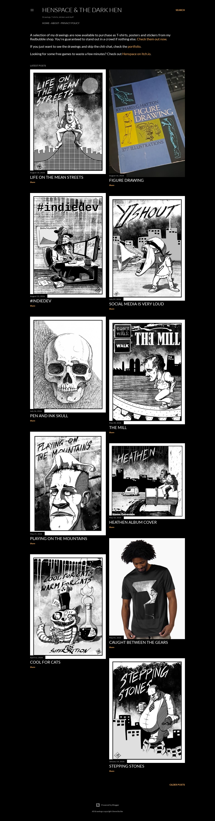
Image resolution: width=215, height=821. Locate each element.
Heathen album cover (133, 522)
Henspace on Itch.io (136, 54)
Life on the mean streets (56, 177)
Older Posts (177, 784)
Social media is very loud (136, 303)
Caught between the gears (138, 642)
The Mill (118, 427)
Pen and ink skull (49, 415)
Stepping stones (126, 766)
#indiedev (40, 300)
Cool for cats (45, 662)
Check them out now (151, 39)
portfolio (134, 46)
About (55, 23)
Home (45, 23)
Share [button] (32, 182)
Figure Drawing (126, 180)
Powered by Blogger (110, 805)
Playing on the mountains (58, 538)
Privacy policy (70, 23)
